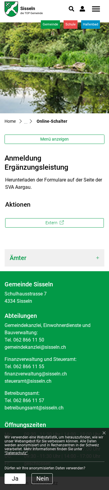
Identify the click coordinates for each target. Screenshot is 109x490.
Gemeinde (50, 24)
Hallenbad (90, 24)
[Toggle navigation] (94, 9)
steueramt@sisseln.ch (28, 381)
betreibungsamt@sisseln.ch (34, 408)
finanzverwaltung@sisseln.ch (36, 374)
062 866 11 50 (28, 340)
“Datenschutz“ (16, 453)
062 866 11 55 (28, 366)
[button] (71, 9)
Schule (70, 24)
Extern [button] (51, 222)
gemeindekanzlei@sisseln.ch (35, 347)
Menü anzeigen (54, 139)
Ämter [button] (18, 258)
